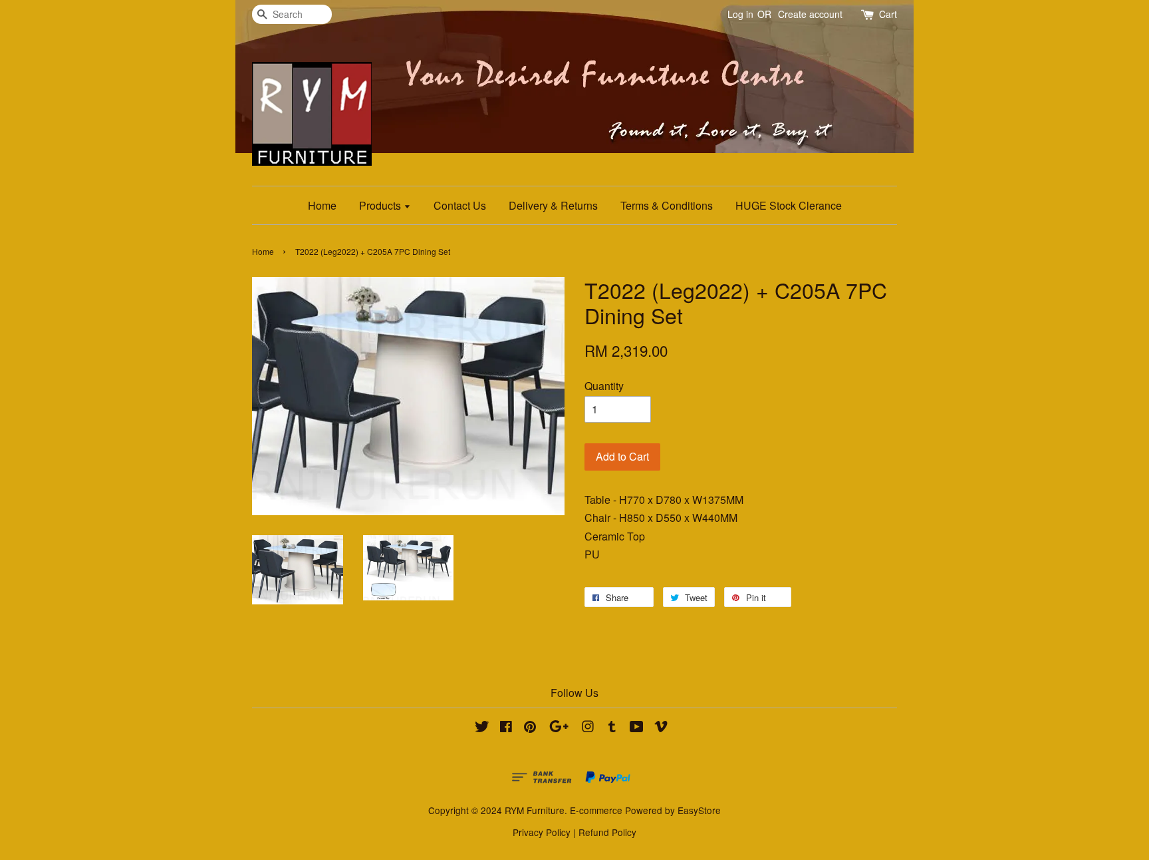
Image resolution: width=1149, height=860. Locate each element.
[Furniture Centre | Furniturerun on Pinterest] (530, 728)
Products (381, 205)
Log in (740, 14)
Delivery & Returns (553, 205)
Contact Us (460, 205)
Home (322, 205)
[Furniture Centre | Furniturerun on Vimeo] (661, 728)
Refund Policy (607, 832)
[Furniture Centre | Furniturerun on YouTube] (636, 728)
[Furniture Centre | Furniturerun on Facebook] (506, 728)
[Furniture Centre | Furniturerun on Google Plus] (559, 728)
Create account (810, 14)
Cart (888, 14)
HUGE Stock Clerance (788, 205)
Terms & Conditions (666, 205)
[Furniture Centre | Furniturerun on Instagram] (587, 728)
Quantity (604, 385)
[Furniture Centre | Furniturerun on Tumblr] (612, 728)
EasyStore (699, 810)
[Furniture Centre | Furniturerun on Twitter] (482, 728)
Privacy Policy (542, 832)
